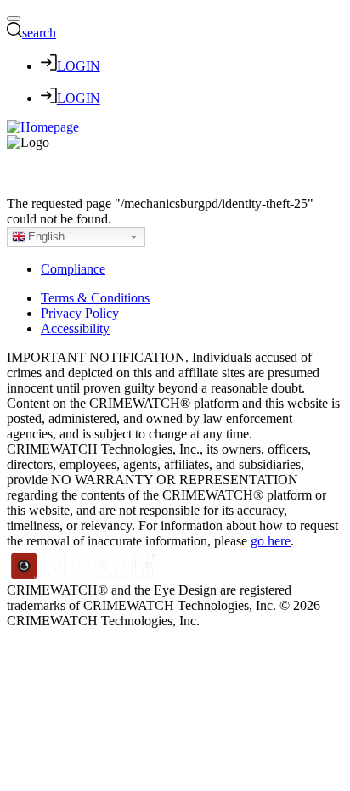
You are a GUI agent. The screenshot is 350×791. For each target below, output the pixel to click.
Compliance (73, 269)
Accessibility (75, 328)
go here (271, 541)
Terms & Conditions (95, 298)
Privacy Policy (80, 313)
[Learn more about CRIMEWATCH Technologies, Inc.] (84, 575)
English (46, 236)
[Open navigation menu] (13, 18)
